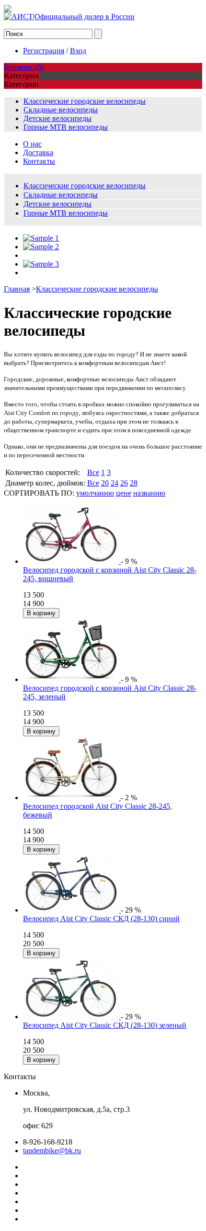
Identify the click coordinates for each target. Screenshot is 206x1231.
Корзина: (24, 67)
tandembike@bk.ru (52, 1150)
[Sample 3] (41, 264)
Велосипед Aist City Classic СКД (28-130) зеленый (104, 1025)
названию (149, 493)
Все (93, 472)
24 (114, 483)
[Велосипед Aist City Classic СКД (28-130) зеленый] (72, 1016)
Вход (78, 51)
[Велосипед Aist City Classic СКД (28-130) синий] (72, 910)
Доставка (38, 152)
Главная (17, 289)
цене (123, 493)
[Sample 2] (41, 247)
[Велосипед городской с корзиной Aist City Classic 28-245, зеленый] (72, 679)
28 (133, 483)
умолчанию (95, 493)
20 (105, 483)
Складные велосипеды (60, 110)
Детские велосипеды (57, 118)
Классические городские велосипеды (84, 101)
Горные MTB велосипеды (65, 127)
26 (124, 483)
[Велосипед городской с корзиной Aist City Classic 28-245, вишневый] (72, 561)
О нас (32, 144)
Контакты (39, 161)
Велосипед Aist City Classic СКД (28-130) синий (101, 918)
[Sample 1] (41, 238)
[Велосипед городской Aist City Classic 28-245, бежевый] (72, 797)
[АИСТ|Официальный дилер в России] (69, 16)
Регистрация (43, 51)
